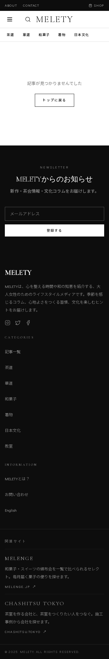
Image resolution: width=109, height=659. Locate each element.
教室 (9, 446)
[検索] (28, 19)
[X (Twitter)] (18, 323)
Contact (31, 5)
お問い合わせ (16, 494)
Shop (99, 5)
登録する (55, 230)
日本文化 (81, 34)
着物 (62, 34)
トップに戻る (54, 100)
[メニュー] (9, 19)
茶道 (10, 34)
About (11, 5)
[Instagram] (7, 323)
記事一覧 (13, 351)
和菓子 (44, 34)
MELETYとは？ (17, 478)
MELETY (54, 19)
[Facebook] (28, 323)
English (11, 510)
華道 (26, 34)
